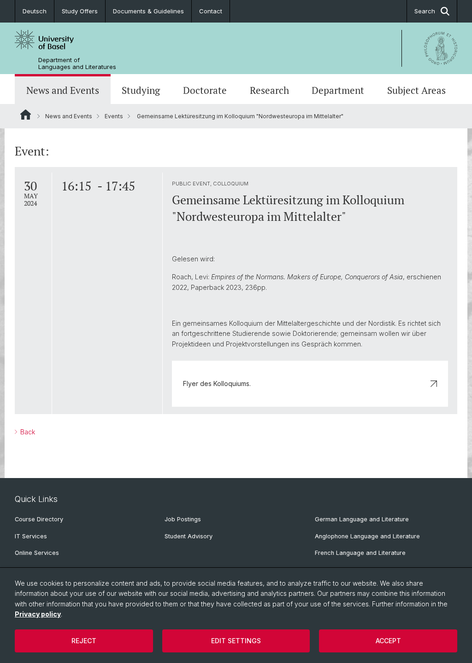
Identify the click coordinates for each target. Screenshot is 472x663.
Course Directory (39, 519)
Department (338, 90)
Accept (388, 641)
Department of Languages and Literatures (77, 63)
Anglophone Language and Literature (367, 536)
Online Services (37, 552)
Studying (141, 90)
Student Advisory (188, 536)
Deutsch (35, 11)
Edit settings (236, 641)
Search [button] (424, 11)
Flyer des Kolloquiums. (217, 383)
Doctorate (205, 90)
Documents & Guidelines (148, 11)
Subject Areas (416, 90)
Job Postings (183, 519)
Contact (210, 11)
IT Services (31, 536)
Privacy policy (38, 614)
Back (26, 432)
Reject (83, 641)
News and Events (62, 90)
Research (269, 90)
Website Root (25, 115)
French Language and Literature (360, 552)
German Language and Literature (362, 519)
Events (114, 116)
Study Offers (80, 11)
